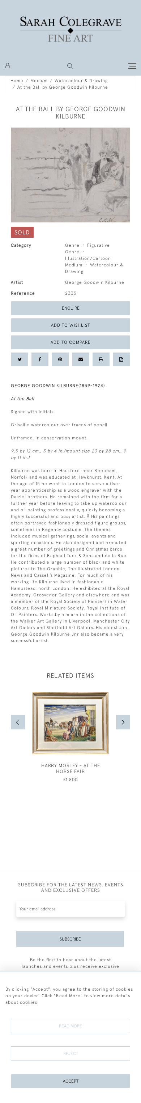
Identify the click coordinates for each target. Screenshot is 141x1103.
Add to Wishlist (70, 325)
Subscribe (70, 939)
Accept (70, 1081)
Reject (70, 1053)
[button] (70, 66)
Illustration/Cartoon (88, 258)
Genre (72, 245)
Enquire (71, 308)
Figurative (98, 245)
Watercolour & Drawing (81, 80)
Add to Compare (71, 342)
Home (17, 80)
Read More (70, 1025)
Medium (39, 80)
